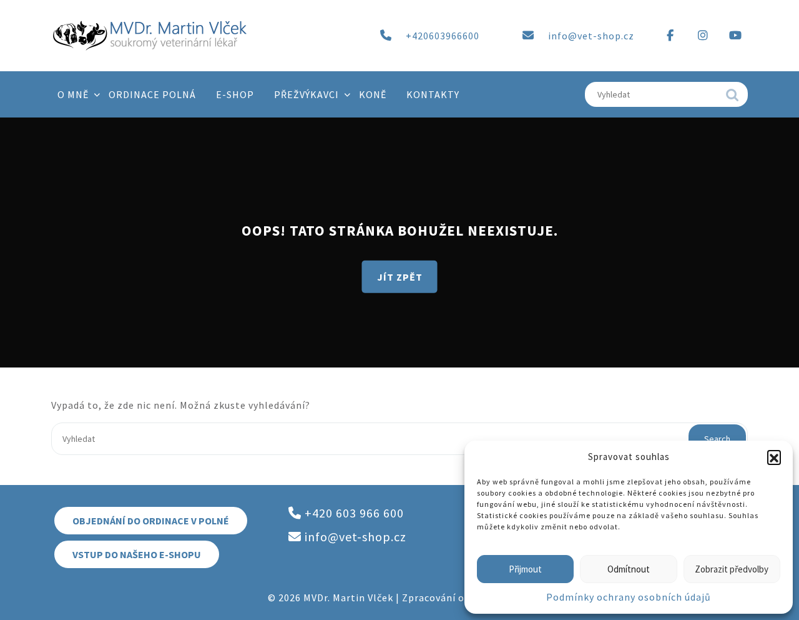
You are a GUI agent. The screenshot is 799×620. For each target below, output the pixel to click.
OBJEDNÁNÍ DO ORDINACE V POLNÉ (150, 520)
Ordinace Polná (152, 94)
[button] (774, 457)
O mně (73, 94)
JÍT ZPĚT (400, 276)
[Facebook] (670, 35)
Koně (372, 94)
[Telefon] (385, 35)
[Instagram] (702, 35)
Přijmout (525, 569)
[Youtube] (735, 35)
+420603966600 (442, 35)
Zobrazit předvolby (731, 569)
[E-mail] (528, 35)
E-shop (235, 94)
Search (732, 98)
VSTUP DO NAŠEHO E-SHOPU (136, 554)
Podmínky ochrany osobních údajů (628, 597)
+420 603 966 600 (352, 513)
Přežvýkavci (306, 94)
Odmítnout (628, 569)
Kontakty (432, 94)
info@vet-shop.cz (591, 35)
